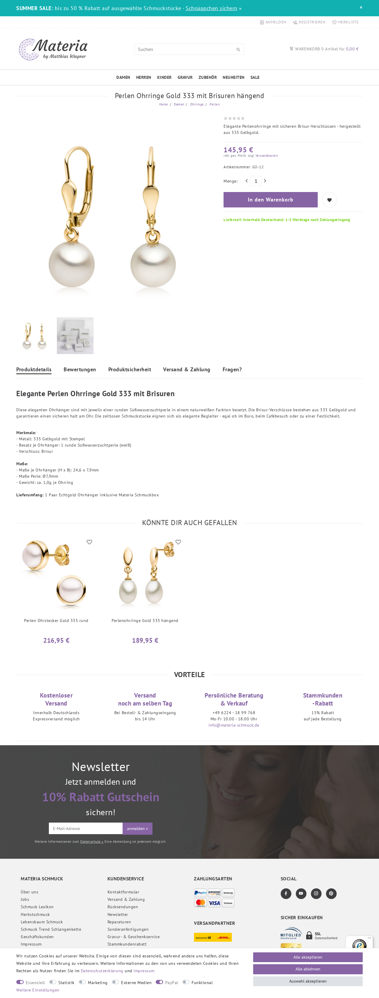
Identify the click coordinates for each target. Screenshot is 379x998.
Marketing (98, 982)
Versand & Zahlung (187, 370)
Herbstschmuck (35, 914)
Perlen (214, 104)
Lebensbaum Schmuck (42, 922)
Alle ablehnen (308, 969)
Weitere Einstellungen (38, 990)
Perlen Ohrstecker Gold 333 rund (56, 620)
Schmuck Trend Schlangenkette (51, 929)
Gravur (185, 77)
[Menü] (369, 939)
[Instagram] (316, 893)
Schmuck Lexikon (37, 906)
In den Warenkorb (270, 199)
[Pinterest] (331, 893)
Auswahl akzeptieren (308, 981)
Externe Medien (136, 982)
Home (163, 104)
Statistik (66, 982)
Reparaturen (119, 922)
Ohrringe (196, 104)
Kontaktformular (123, 892)
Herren (143, 77)
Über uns (29, 892)
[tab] (34, 370)
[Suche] (238, 50)
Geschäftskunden (37, 936)
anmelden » (137, 828)
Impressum (31, 944)
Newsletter (117, 914)
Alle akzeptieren (307, 957)
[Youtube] (301, 893)
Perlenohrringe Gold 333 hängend (145, 620)
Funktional (202, 982)
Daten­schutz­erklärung (102, 970)
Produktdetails (34, 370)
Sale (255, 77)
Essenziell (35, 982)
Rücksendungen (122, 906)
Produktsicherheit (129, 370)
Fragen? (232, 370)
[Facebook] (286, 893)
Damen (123, 77)
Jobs (25, 899)
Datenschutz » (92, 841)
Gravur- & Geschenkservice (133, 936)
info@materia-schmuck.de (233, 725)
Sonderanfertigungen (128, 929)
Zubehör (208, 77)
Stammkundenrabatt (127, 944)
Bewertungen (80, 370)
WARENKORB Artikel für (326, 49)
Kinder (164, 77)
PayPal (171, 982)
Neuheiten (234, 77)
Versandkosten (266, 155)
